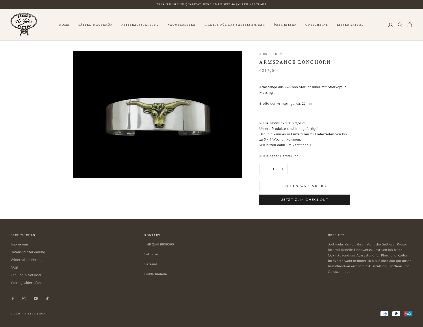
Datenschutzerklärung (28, 252)
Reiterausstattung (140, 24)
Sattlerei (151, 254)
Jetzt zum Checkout (304, 200)
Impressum (19, 244)
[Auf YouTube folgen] (35, 298)
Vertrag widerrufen (26, 283)
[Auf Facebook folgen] (13, 298)
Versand (150, 264)
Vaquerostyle (181, 24)
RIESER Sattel (350, 24)
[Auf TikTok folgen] (47, 298)
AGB (14, 267)
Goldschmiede (155, 274)
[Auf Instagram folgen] (24, 298)
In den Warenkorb (304, 186)
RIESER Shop (270, 54)
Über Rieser (285, 24)
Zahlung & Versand (26, 275)
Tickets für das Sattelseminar (234, 24)
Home (64, 24)
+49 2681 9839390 (159, 244)
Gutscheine (316, 24)
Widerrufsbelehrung (27, 260)
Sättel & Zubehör (95, 24)
